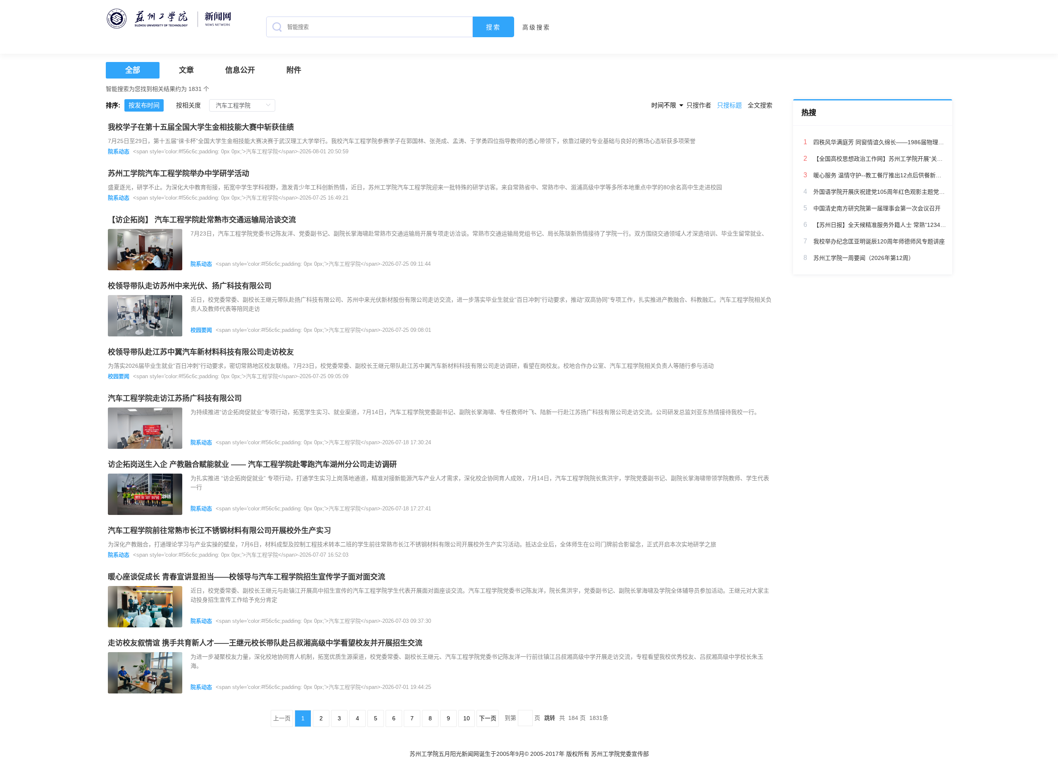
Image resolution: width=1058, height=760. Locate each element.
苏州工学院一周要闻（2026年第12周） (863, 258)
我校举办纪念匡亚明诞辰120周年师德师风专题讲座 (879, 241)
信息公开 (240, 70)
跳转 (549, 718)
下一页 (487, 718)
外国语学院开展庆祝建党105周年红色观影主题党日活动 (879, 191)
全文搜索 (760, 105)
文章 (186, 70)
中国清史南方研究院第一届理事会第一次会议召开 (877, 208)
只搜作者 (698, 105)
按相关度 (188, 105)
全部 (132, 70)
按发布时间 (144, 105)
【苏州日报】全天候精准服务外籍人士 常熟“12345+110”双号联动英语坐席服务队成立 (879, 225)
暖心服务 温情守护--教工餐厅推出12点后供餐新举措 (879, 175)
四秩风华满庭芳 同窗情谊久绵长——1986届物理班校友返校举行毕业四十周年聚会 (879, 142)
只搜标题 (730, 105)
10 (466, 718)
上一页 (282, 718)
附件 (293, 70)
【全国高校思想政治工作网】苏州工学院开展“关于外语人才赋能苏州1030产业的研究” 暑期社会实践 (879, 158)
